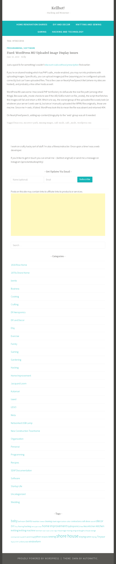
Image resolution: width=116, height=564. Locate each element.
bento (14, 280)
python (37, 536)
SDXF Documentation (21, 470)
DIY (12, 526)
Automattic (90, 558)
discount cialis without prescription (62, 64)
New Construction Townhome (25, 430)
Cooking (15, 296)
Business (15, 288)
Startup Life (16, 486)
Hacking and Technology (68, 31)
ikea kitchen (89, 526)
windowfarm (35, 541)
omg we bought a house (81, 530)
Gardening (16, 359)
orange (93, 530)
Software (29, 48)
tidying (94, 537)
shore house (67, 536)
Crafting (14, 304)
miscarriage (61, 530)
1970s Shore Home (20, 272)
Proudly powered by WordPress (38, 558)
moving (69, 530)
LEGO (13, 407)
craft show (85, 521)
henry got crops (36, 526)
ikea (81, 526)
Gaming (42, 31)
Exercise (15, 336)
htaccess (18, 123)
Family (14, 343)
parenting (30, 537)
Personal (15, 446)
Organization (17, 438)
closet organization (59, 521)
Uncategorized (18, 494)
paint (24, 537)
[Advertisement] (58, 214)
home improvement (54, 526)
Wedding (15, 502)
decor (99, 521)
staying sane (85, 536)
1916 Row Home (19, 264)
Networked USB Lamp (21, 422)
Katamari (15, 391)
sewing (52, 536)
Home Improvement (21, 375)
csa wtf (93, 521)
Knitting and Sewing (89, 24)
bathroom (22, 521)
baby (14, 521)
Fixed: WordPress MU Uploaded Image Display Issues (42, 53)
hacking (27, 526)
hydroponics (73, 526)
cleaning (48, 521)
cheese (42, 521)
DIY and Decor (61, 24)
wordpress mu (84, 123)
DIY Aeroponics (18, 312)
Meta (13, 415)
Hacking (15, 367)
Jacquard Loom (18, 383)
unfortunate (23, 542)
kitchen (100, 526)
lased (13, 399)
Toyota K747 (15, 542)
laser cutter (50, 531)
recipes (44, 536)
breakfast (36, 521)
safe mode (59, 123)
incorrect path (31, 123)
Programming (15, 48)
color (68, 521)
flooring (21, 526)
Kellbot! (58, 8)
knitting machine (27, 530)
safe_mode (70, 123)
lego (55, 531)
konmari (39, 530)
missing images (46, 123)
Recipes (15, 462)
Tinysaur (101, 536)
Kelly (23, 57)
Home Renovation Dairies (31, 24)
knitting (14, 530)
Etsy (13, 327)
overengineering (16, 537)
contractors (76, 521)
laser (44, 531)
